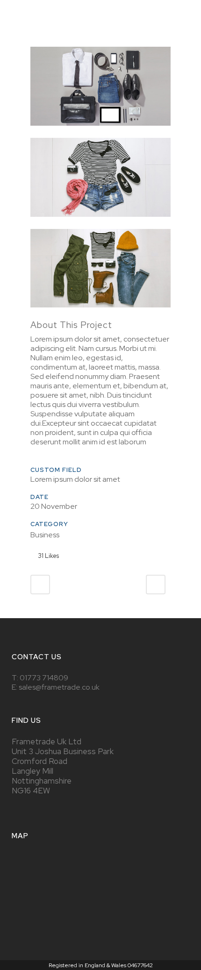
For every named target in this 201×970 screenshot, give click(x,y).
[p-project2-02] (100, 223)
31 (48, 556)
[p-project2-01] (100, 131)
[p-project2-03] (100, 313)
